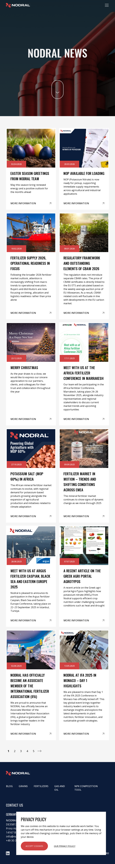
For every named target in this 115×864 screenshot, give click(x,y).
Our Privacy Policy (64, 846)
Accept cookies (34, 846)
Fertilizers (41, 786)
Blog (9, 786)
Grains (23, 786)
